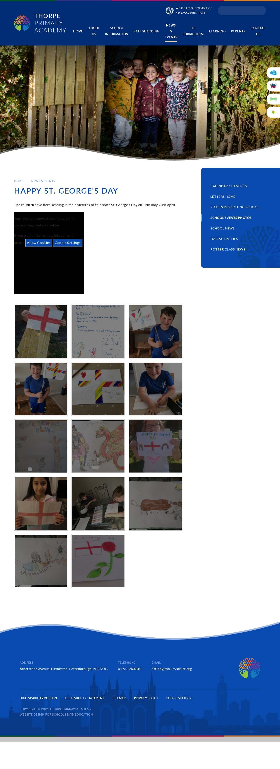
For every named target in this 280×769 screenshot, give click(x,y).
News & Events (43, 181)
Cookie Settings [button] (179, 698)
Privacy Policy (146, 698)
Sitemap (119, 698)
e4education (82, 714)
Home (18, 181)
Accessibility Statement (84, 698)
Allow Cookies (39, 242)
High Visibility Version (38, 698)
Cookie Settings (67, 242)
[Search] (261, 10)
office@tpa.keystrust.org (172, 669)
